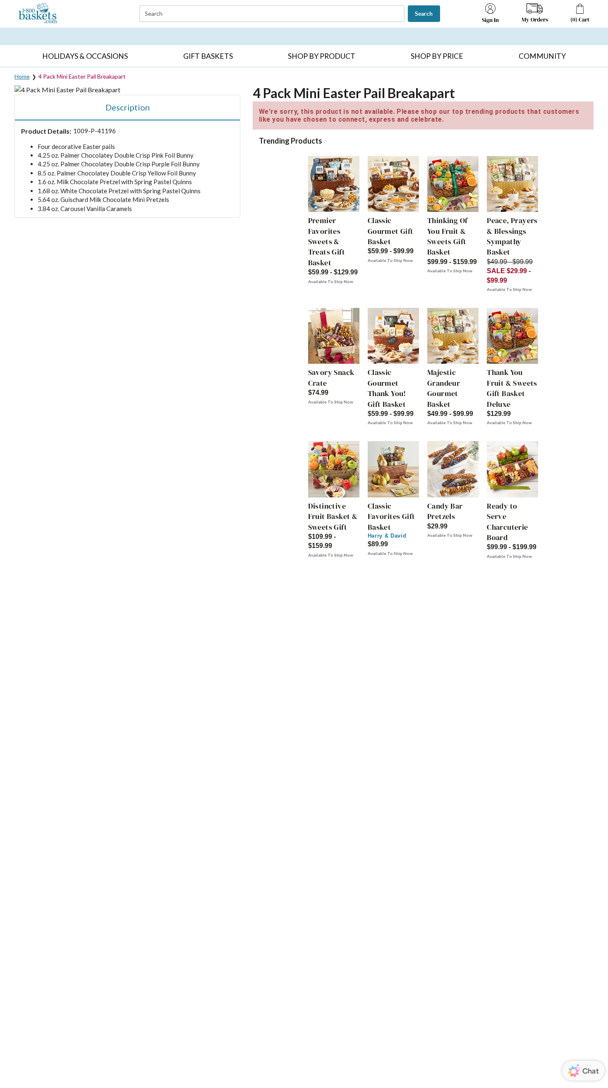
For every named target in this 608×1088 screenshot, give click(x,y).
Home (22, 76)
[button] (85, 56)
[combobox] (273, 13)
